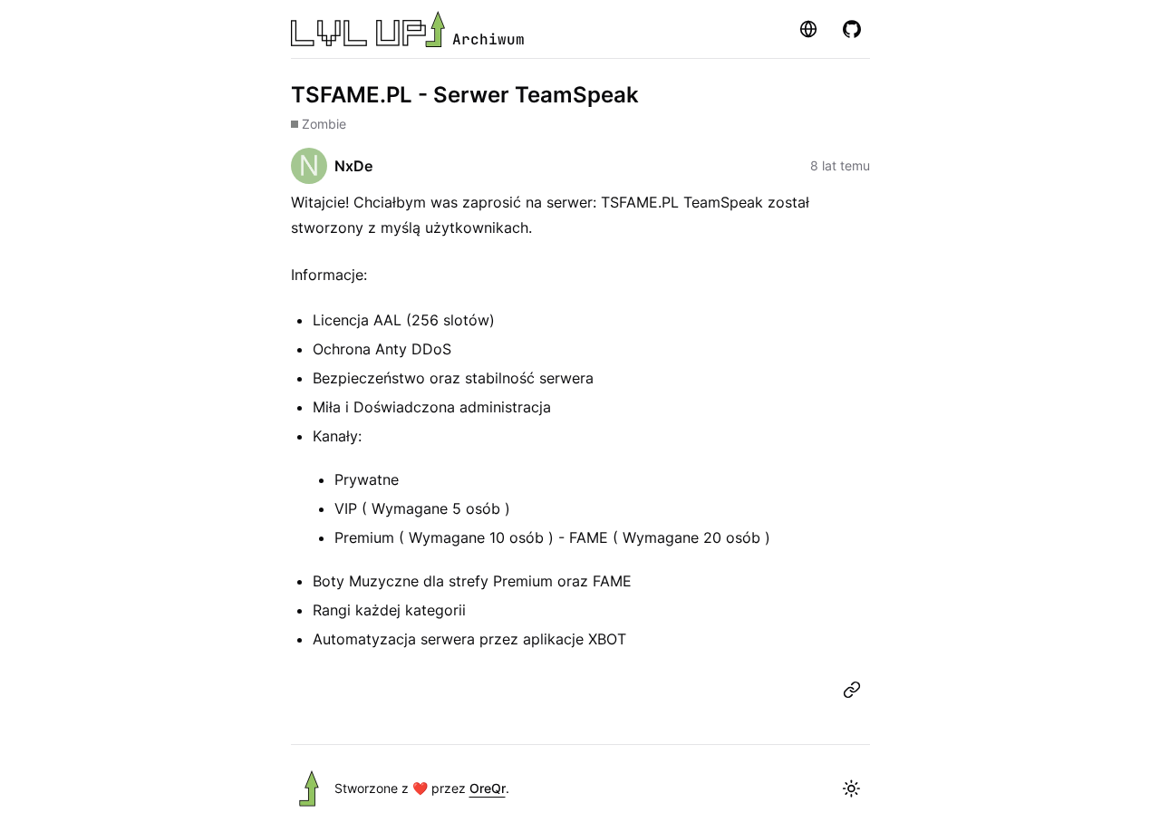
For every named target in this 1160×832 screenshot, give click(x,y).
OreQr (487, 788)
